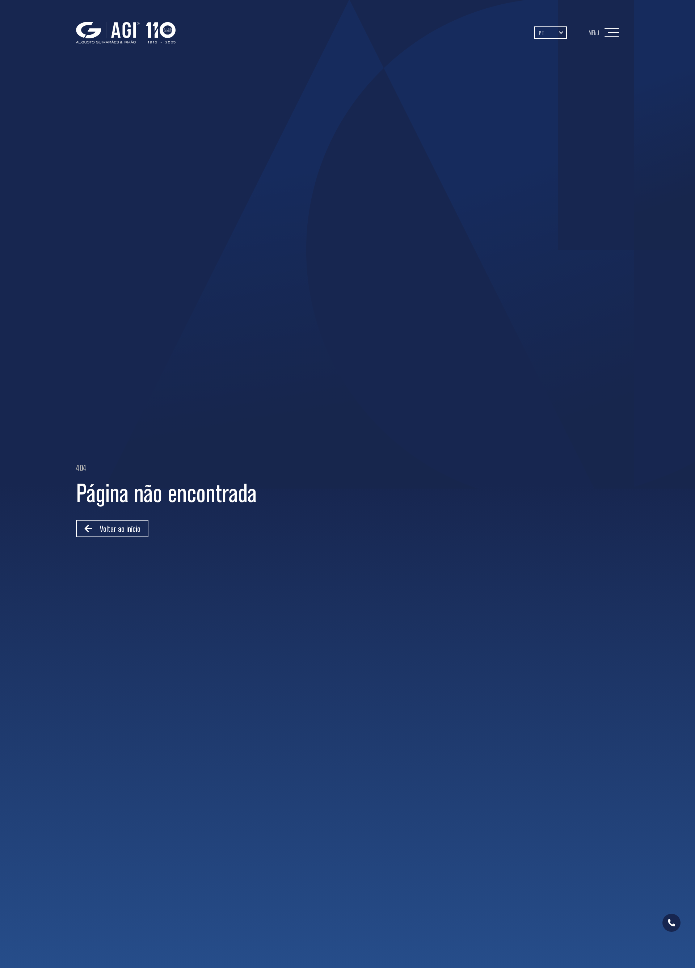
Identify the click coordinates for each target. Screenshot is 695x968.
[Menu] (612, 32)
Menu (594, 33)
